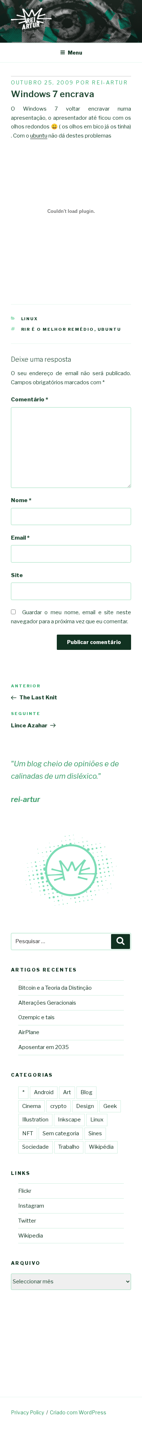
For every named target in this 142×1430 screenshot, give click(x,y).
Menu (75, 52)
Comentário (29, 399)
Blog (86, 1092)
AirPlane (28, 1032)
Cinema (31, 1106)
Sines (95, 1133)
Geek (110, 1106)
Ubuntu (110, 329)
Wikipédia (101, 1147)
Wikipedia (30, 1235)
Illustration (35, 1119)
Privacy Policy (27, 1412)
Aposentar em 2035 (43, 1047)
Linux (29, 318)
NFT (27, 1133)
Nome (21, 500)
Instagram (31, 1206)
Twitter (27, 1221)
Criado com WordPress (78, 1412)
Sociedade (35, 1147)
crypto (58, 1106)
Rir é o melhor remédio (57, 329)
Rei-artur (110, 82)
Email (20, 538)
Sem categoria (61, 1133)
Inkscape (69, 1119)
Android (44, 1092)
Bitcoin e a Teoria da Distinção (55, 988)
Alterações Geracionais (47, 1003)
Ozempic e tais (36, 1017)
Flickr (24, 1191)
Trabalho (68, 1147)
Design (85, 1106)
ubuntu (38, 135)
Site (17, 575)
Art (67, 1092)
